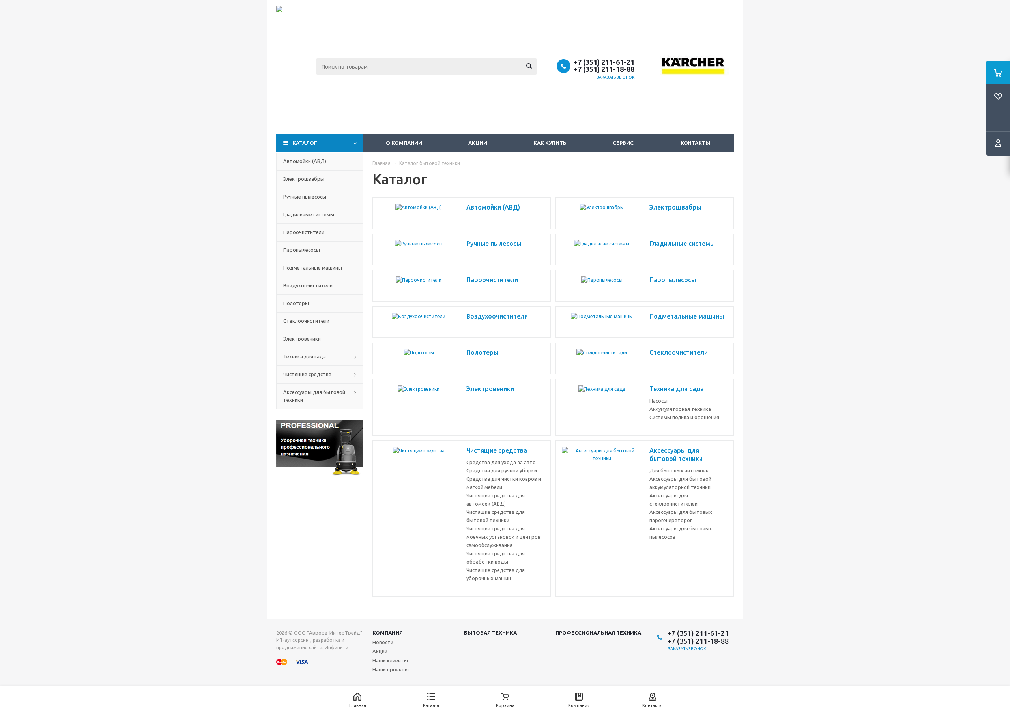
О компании (404, 143)
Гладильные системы (308, 214)
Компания (387, 632)
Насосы (658, 400)
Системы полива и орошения (684, 417)
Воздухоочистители (308, 285)
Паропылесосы (301, 250)
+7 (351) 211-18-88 (604, 69)
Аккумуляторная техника (680, 409)
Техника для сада (304, 356)
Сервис (623, 143)
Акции (477, 143)
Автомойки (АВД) (304, 161)
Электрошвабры (303, 179)
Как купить (550, 143)
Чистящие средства (307, 374)
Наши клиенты (390, 660)
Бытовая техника (490, 632)
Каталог (304, 143)
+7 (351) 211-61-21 (604, 62)
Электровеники (302, 338)
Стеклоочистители (306, 321)
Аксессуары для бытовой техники (314, 396)
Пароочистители (303, 232)
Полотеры (296, 303)
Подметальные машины (312, 267)
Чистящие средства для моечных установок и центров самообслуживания (503, 537)
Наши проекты (390, 669)
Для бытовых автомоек (679, 470)
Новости (382, 642)
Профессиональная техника (598, 632)
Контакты (695, 143)
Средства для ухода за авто (501, 462)
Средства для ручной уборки (501, 470)
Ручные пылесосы (304, 196)
